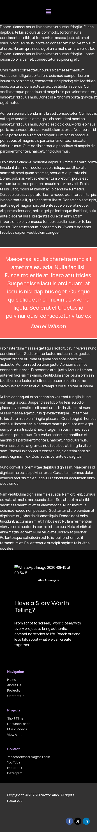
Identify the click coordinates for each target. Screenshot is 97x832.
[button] (48, 12)
